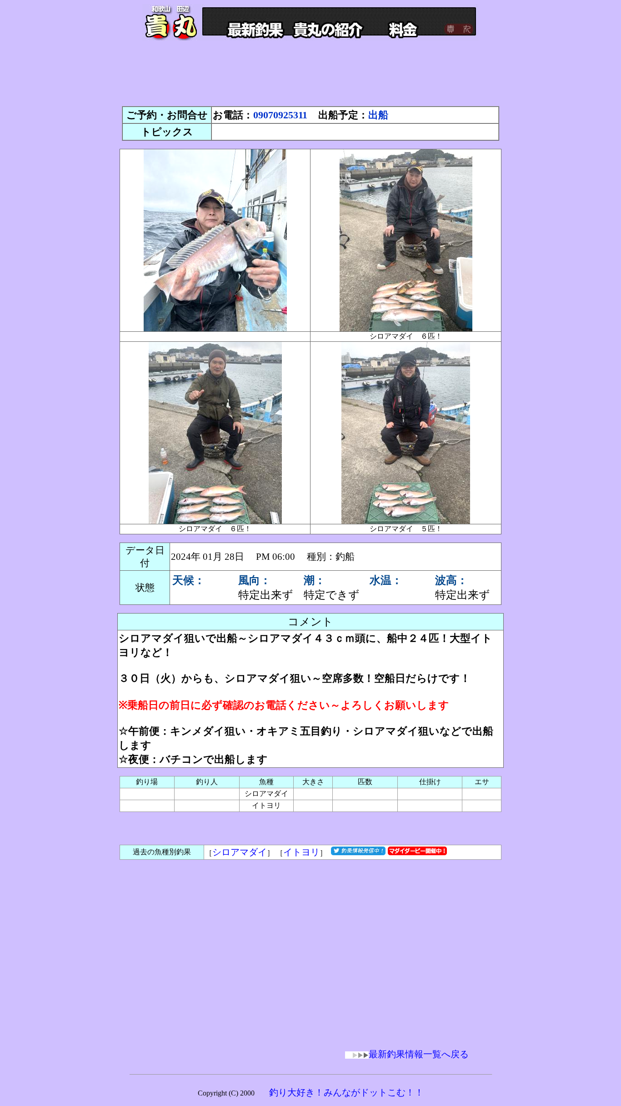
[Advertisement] (310, 77)
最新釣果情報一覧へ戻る (419, 1054)
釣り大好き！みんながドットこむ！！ (346, 1092)
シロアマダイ (239, 852)
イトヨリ (301, 852)
